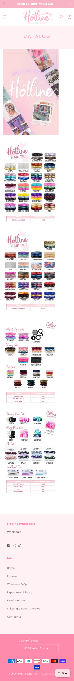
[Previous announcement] (4, 4)
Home (11, 568)
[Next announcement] (70, 4)
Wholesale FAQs (17, 584)
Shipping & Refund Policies (23, 608)
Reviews (12, 576)
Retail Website (16, 600)
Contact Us (14, 617)
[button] (4, 17)
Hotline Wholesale (28, 673)
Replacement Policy (19, 592)
